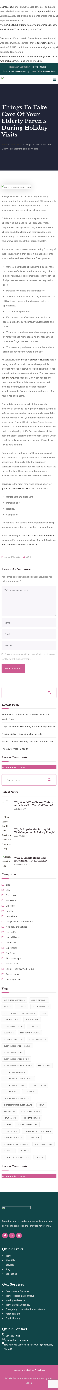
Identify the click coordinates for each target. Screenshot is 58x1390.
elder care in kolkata (30, 1033)
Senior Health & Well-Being (20, 968)
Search (49, 692)
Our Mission (11, 947)
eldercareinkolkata (13, 1039)
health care (9, 1111)
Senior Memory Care (44, 1144)
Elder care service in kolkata (17, 1046)
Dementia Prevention (13, 1026)
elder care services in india (16, 1059)
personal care (10, 1131)
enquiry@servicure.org (16, 71)
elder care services (13, 1052)
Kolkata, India (43, 71)
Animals (7, 1007)
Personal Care (12, 1313)
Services (9, 1264)
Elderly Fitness (38, 1085)
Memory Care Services (27, 1124)
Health (9, 911)
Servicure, (9, 377)
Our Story (10, 953)
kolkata (7, 1124)
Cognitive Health (11, 1020)
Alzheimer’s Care (39, 1000)
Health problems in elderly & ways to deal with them (28, 741)
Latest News (15, 144)
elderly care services (14, 1085)
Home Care (11, 916)
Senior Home (12, 974)
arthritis (21, 1007)
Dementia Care (32, 1020)
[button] (54, 79)
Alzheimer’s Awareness (14, 1000)
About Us (10, 1260)
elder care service (37, 1039)
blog (28, 557)
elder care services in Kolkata (18, 1065)
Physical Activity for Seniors (37, 1131)
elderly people (11, 1092)
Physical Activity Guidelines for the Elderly (23, 733)
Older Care (11, 942)
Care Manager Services (17, 1291)
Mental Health (13, 937)
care (44, 1013)
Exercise (10, 905)
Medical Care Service (16, 926)
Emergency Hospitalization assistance (25, 1309)
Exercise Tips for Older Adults (18, 1105)
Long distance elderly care (19, 921)
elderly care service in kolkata (18, 1079)
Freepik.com (40, 1370)
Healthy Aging (10, 1118)
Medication (11, 932)
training (39, 1157)
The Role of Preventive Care (16, 1157)
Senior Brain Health (13, 1138)
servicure (8, 1151)
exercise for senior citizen (16, 1098)
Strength (24, 1151)
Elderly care (12, 900)
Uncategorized (13, 979)
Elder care (34, 1026)
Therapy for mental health (15, 748)
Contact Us (11, 1273)
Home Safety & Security (17, 1304)
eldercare (9, 1033)
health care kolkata (30, 1111)
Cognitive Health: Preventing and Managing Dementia (29, 726)
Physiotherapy (13, 958)
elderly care (44, 1065)
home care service (31, 1118)
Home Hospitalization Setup (19, 1295)
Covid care (11, 895)
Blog (7, 1269)
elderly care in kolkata (14, 1072)
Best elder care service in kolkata (19, 1013)
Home (4, 144)
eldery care (30, 1092)
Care (8, 889)
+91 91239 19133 (27, 67)
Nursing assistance (15, 1300)
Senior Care (12, 963)
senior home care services (16, 1144)
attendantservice (41, 1007)
